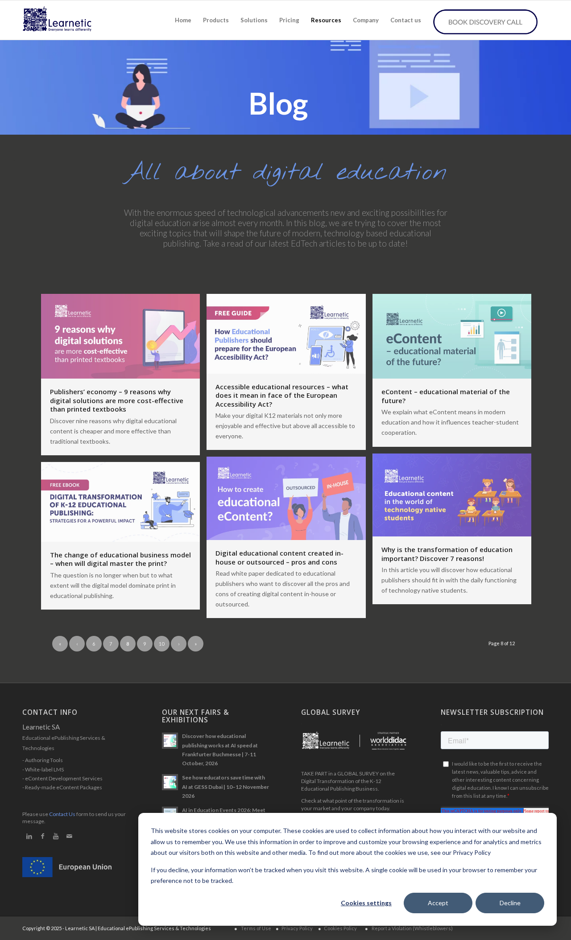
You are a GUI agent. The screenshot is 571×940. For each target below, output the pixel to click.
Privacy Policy (297, 928)
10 (161, 644)
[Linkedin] (29, 836)
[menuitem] (183, 20)
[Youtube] (55, 836)
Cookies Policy (340, 928)
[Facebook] (42, 836)
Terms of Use (256, 928)
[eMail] (69, 836)
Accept (438, 903)
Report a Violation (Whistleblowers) (412, 928)
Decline (510, 903)
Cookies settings (366, 903)
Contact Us (62, 814)
